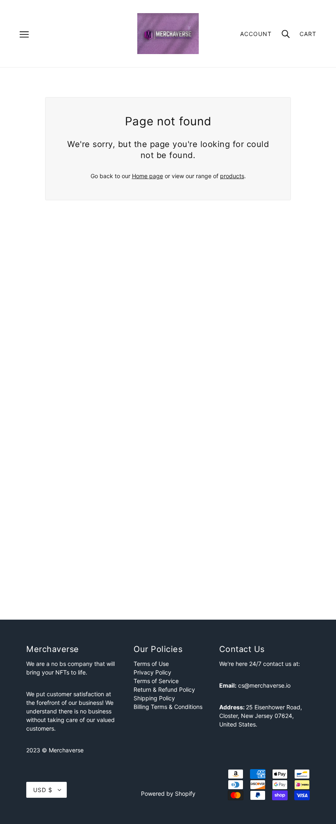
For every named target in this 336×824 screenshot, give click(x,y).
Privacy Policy (152, 672)
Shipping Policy (154, 698)
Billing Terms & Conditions (168, 706)
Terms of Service (156, 680)
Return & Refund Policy (164, 689)
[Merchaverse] (168, 32)
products (232, 175)
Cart (308, 33)
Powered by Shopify (168, 793)
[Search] (286, 33)
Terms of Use (151, 663)
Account (256, 33)
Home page (147, 175)
